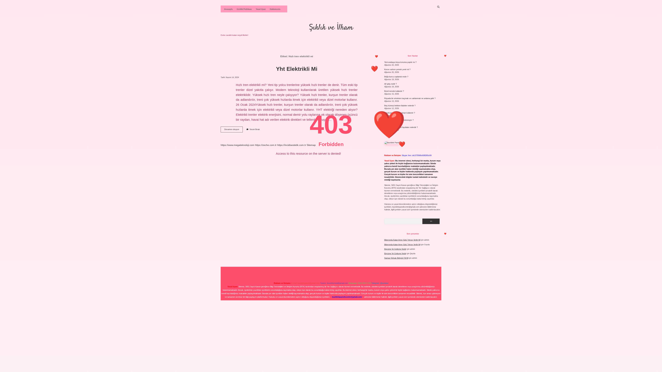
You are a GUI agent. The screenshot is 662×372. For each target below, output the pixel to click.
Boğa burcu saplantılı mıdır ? (396, 77)
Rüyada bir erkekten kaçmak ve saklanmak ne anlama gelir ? (409, 98)
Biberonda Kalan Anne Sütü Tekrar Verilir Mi (402, 240)
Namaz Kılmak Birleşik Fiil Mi (396, 258)
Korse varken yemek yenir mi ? (397, 69)
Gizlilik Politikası (244, 9)
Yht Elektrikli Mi (296, 69)
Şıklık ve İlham (331, 27)
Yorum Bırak (254, 129)
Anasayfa (228, 9)
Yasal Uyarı (261, 9)
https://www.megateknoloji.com (237, 145)
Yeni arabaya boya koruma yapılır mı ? (400, 62)
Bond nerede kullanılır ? (394, 91)
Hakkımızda (275, 9)
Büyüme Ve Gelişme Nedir (395, 249)
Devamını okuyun (233, 130)
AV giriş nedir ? (390, 84)
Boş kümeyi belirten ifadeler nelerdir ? (399, 106)
